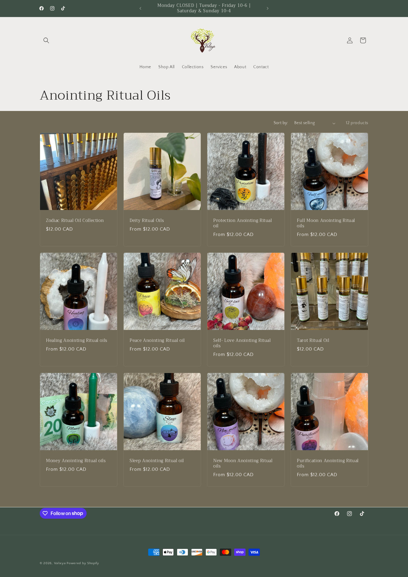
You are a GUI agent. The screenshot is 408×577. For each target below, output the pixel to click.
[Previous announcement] (140, 8)
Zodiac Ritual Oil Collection (75, 220)
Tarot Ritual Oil (313, 340)
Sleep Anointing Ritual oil (157, 461)
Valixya (60, 563)
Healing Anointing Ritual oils (76, 340)
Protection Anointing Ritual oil (242, 223)
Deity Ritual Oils (147, 220)
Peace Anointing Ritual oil (157, 340)
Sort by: (281, 123)
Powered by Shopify (83, 563)
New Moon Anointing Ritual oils (243, 463)
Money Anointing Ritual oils (76, 461)
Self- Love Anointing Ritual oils (242, 343)
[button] (46, 40)
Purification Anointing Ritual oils (328, 463)
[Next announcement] (267, 8)
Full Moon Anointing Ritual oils (326, 223)
